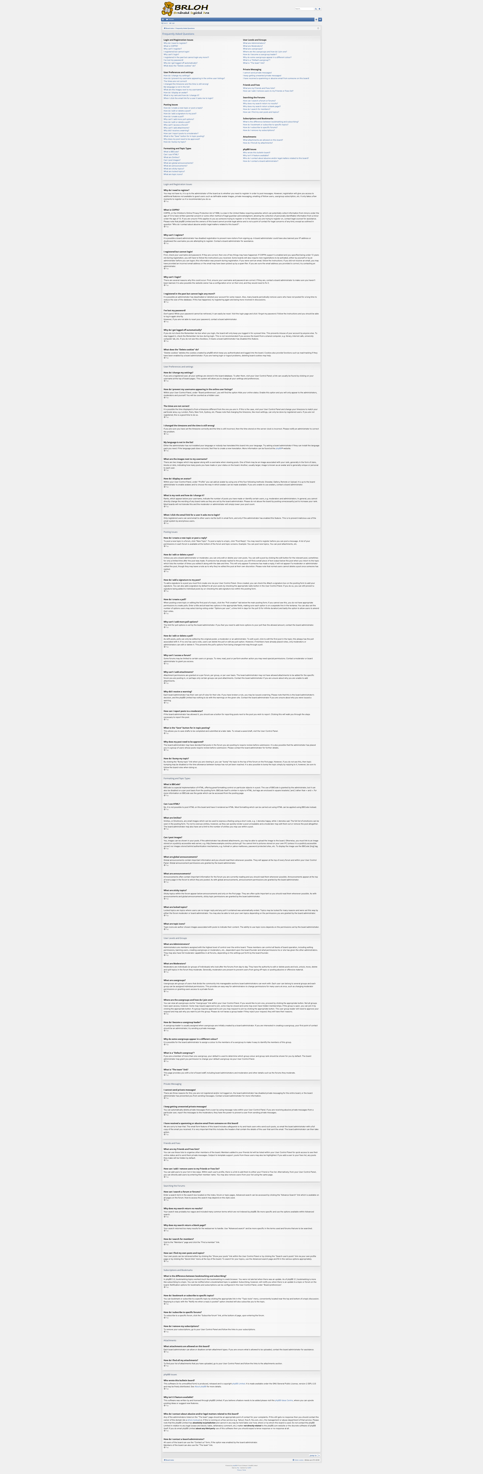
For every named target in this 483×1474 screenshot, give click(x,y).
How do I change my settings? (177, 75)
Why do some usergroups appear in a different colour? (267, 57)
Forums (171, 19)
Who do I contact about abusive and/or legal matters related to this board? (276, 158)
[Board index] (185, 9)
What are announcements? (175, 166)
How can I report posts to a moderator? (181, 133)
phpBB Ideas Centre (284, 1400)
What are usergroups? (253, 49)
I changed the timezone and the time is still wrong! (186, 84)
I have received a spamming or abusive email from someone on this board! (276, 78)
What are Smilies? (172, 157)
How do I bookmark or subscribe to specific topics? (265, 124)
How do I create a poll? (174, 116)
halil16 (249, 1467)
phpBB (279, 448)
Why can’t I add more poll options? (179, 119)
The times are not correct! (175, 81)
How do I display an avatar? (176, 92)
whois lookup (193, 1420)
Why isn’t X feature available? (256, 155)
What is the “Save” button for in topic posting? (184, 136)
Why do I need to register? (175, 43)
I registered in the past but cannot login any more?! (186, 57)
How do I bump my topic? (175, 142)
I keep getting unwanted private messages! (262, 75)
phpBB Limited (238, 1383)
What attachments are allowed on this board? (263, 140)
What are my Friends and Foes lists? (259, 88)
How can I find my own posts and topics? (261, 112)
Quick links (163, 20)
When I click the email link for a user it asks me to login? (188, 98)
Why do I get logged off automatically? (180, 63)
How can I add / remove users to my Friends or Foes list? (268, 91)
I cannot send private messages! (257, 72)
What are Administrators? (254, 43)
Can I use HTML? (171, 154)
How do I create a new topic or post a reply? (183, 108)
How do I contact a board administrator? (260, 161)
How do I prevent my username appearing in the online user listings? (194, 78)
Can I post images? (172, 160)
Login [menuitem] (320, 20)
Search (165, 23)
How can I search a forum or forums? (259, 100)
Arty (238, 1467)
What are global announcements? (178, 163)
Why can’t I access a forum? (176, 125)
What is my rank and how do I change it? (181, 95)
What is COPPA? (171, 46)
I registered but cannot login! (176, 51)
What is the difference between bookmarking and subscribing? (271, 122)
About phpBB (200, 1386)
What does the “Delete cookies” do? (180, 66)
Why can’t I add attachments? (176, 128)
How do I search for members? (256, 109)
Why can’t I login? (171, 54)
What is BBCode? (171, 151)
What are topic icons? (173, 174)
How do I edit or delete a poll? (177, 122)
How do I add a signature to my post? (180, 113)
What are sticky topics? (174, 168)
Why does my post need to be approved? (182, 139)
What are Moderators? (253, 46)
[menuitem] (316, 19)
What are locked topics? (174, 171)
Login (173, 23)
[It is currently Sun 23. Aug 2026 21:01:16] (318, 28)
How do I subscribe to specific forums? (260, 127)
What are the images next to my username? (183, 89)
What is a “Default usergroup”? (256, 60)
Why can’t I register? (173, 49)
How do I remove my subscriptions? (259, 130)
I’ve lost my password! (173, 60)
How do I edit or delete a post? (177, 111)
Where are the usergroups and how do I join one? (265, 51)
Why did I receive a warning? (176, 130)
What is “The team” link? (254, 63)
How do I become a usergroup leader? (260, 54)
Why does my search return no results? (260, 103)
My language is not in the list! (177, 87)
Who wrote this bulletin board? (256, 152)
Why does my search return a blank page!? (262, 106)
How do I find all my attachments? (258, 143)
